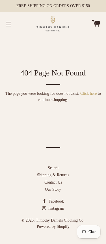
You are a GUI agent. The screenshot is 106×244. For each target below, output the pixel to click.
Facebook (55, 201)
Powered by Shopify (53, 226)
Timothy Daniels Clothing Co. (60, 220)
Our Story (53, 189)
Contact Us (53, 182)
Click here (88, 93)
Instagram (55, 208)
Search (53, 168)
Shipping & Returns (53, 175)
